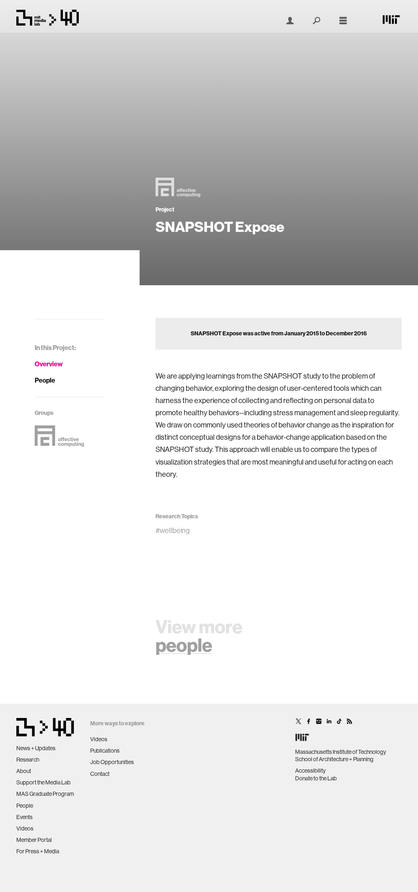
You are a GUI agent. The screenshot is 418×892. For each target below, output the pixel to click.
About (23, 771)
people (184, 645)
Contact (99, 774)
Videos (24, 828)
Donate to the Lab (316, 778)
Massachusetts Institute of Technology (340, 752)
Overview (49, 364)
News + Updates (36, 748)
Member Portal (34, 840)
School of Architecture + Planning (334, 759)
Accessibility (310, 770)
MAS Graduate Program (45, 794)
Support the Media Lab (43, 782)
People (45, 380)
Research (27, 759)
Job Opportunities (112, 762)
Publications (105, 750)
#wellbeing (173, 530)
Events (24, 817)
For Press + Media (37, 851)
